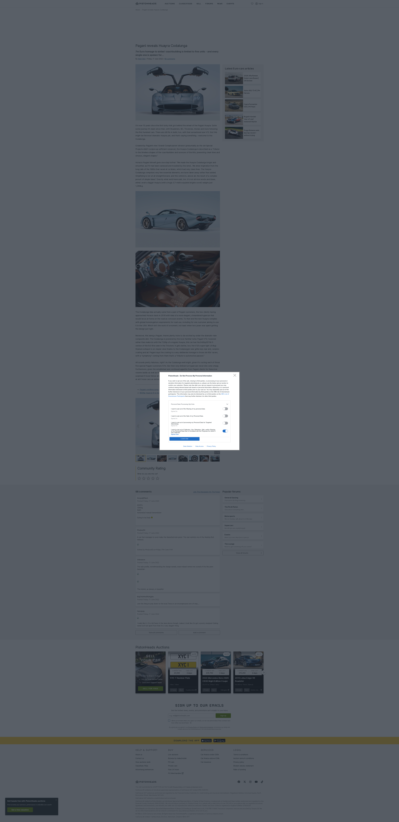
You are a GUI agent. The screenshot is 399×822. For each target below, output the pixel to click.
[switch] (225, 408)
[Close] (235, 376)
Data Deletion (187, 446)
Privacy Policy (211, 446)
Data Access (199, 446)
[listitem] (199, 404)
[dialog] (199, 411)
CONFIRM (184, 439)
